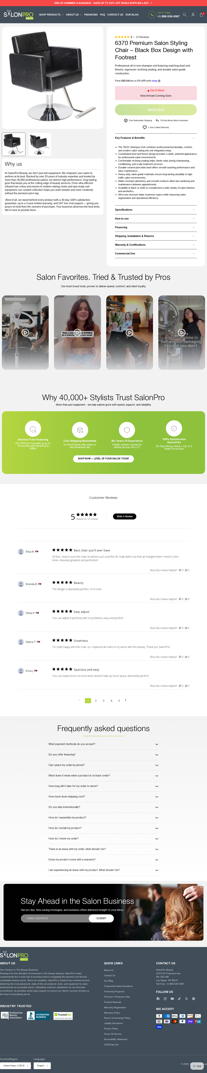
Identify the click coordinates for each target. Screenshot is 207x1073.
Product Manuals (112, 1002)
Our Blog (108, 980)
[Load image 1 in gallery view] (13, 144)
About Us (108, 970)
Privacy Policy (111, 1028)
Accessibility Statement (115, 1039)
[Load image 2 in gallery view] (39, 144)
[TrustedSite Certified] (63, 1016)
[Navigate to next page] (127, 700)
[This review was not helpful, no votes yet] (186, 570)
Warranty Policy (112, 1012)
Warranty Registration (115, 1007)
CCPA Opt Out (111, 1044)
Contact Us (109, 975)
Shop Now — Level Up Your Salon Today (103, 459)
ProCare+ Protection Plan (117, 996)
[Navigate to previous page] (80, 700)
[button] (51, 14)
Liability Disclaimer (113, 1023)
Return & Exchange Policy (117, 1018)
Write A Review (125, 516)
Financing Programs (114, 991)
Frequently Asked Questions (118, 986)
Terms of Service (113, 1034)
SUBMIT (101, 918)
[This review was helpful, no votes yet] (180, 570)
